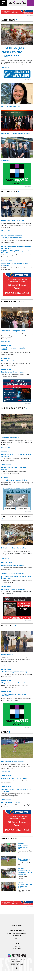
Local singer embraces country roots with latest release (16, 577)
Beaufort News (16, 235)
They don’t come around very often (14, 683)
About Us (17, 946)
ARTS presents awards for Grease (13, 589)
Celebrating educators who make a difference (13, 695)
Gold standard (6, 160)
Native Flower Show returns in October (15, 548)
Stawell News (6, 248)
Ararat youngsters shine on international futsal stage (16, 790)
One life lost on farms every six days (14, 480)
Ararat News (6, 235)
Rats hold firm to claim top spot (12, 761)
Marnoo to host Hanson (9, 361)
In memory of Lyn (7, 655)
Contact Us (17, 949)
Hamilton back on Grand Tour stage (14, 778)
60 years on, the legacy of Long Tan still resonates (15, 251)
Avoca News (15, 246)
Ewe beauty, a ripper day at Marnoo (23, 847)
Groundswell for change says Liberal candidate (14, 349)
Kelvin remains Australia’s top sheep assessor (14, 468)
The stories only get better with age (14, 672)
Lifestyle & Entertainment (16, 516)
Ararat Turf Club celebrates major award (15, 133)
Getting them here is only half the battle (25, 886)
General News (9, 191)
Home (17, 944)
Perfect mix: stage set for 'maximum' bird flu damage (16, 455)
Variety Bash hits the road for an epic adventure (14, 264)
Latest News (8, 19)
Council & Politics (11, 301)
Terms (21, 964)
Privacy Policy (14, 964)
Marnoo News (6, 358)
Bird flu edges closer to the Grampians (12, 52)
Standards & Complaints (17, 963)
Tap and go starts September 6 (12, 238)
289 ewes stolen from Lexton (11, 437)
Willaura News (18, 573)
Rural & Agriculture (13, 408)
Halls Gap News (6, 261)
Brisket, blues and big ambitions (12, 565)
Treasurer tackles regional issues (13, 331)
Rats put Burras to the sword (11, 802)
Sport (4, 732)
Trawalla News (7, 573)
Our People (7, 625)
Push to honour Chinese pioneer (12, 372)
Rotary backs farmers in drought (12, 220)
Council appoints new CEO (10, 106)
